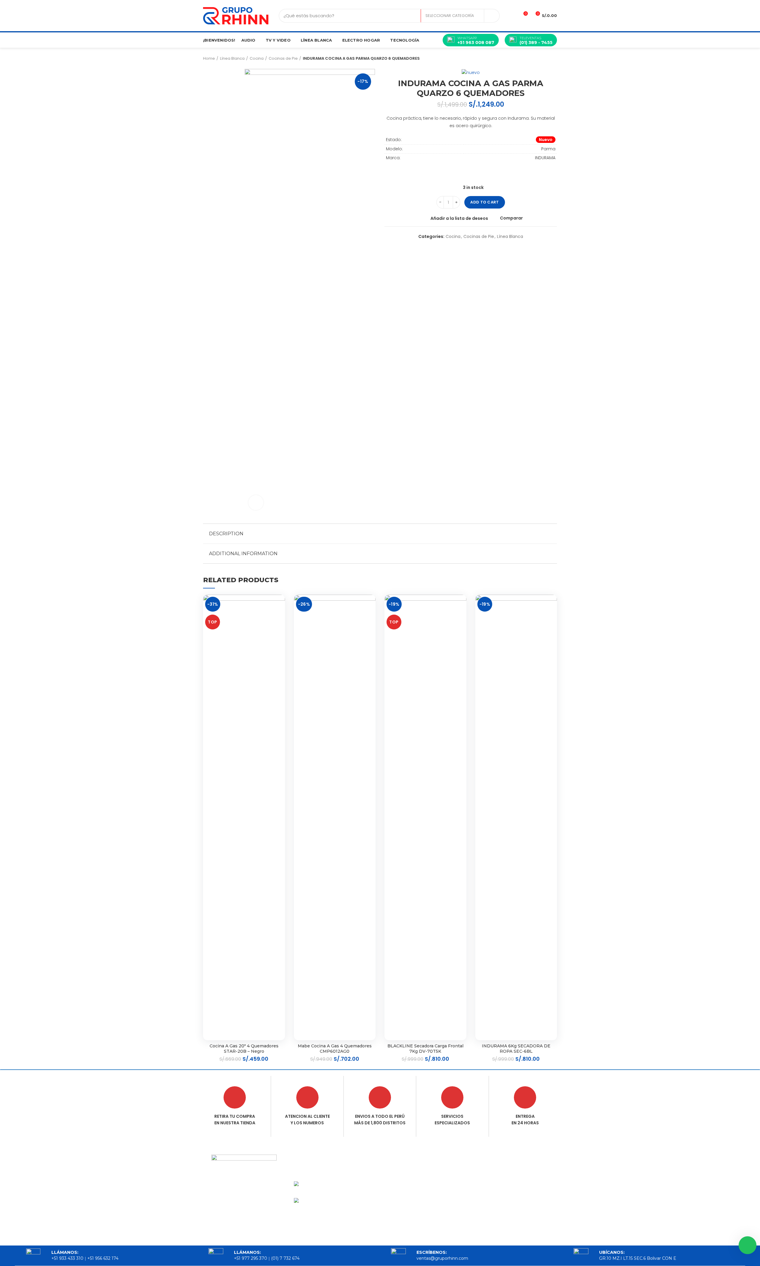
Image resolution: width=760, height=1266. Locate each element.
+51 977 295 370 (250, 1258)
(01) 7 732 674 (285, 1258)
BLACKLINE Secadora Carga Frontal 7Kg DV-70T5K (425, 1048)
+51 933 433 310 (67, 1258)
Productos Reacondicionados (465, 1172)
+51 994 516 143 (520, 1187)
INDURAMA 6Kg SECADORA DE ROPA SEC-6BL (516, 1048)
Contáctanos (403, 1211)
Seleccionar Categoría (449, 15)
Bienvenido (400, 1169)
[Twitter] (244, 1215)
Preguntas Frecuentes (458, 1221)
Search (491, 16)
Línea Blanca (232, 58)
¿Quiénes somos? (408, 1180)
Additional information (243, 553)
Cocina (257, 58)
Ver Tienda (400, 1190)
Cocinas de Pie (283, 58)
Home (209, 58)
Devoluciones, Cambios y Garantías (468, 1205)
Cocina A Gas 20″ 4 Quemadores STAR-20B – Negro (244, 1048)
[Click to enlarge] (255, 502)
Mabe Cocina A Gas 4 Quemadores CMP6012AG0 (335, 1048)
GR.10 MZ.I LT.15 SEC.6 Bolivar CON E (526, 1201)
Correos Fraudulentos (459, 1188)
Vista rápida (280, 631)
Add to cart (484, 202)
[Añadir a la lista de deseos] (280, 604)
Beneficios (399, 1200)
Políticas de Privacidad (460, 1237)
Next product (554, 58)
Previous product (542, 58)
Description (226, 533)
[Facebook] (232, 1215)
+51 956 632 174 (102, 1258)
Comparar (511, 218)
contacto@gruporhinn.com (534, 1175)
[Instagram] (255, 1215)
